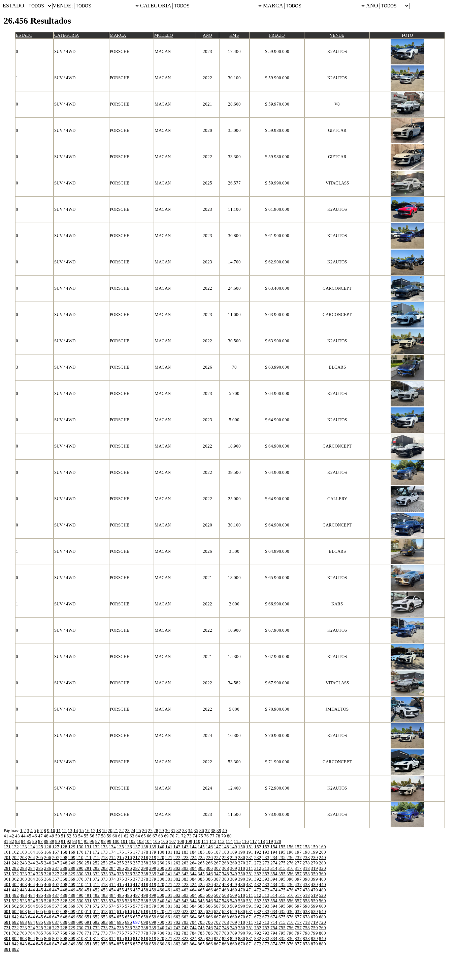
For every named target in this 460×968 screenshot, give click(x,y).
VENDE (337, 35)
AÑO (207, 35)
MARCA (118, 35)
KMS (234, 35)
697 (136, 922)
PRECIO (277, 35)
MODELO (163, 35)
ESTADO (24, 35)
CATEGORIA (66, 35)
